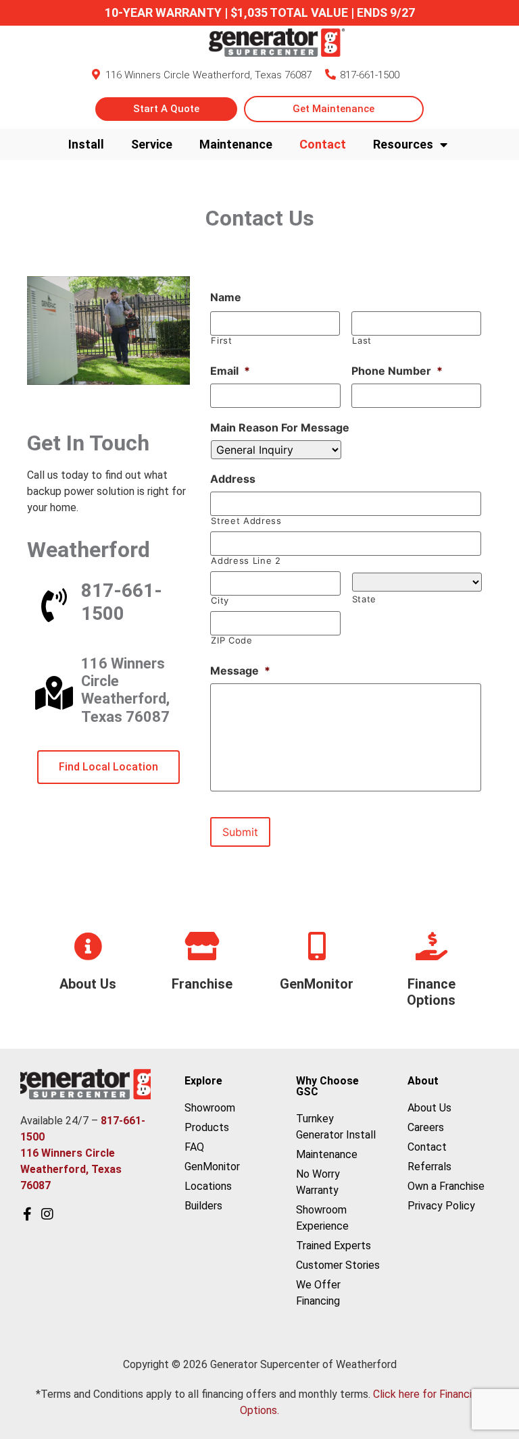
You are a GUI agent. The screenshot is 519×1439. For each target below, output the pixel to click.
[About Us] (88, 946)
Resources (403, 144)
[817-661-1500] (330, 74)
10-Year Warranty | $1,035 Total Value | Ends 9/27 (260, 12)
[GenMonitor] (317, 946)
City (220, 600)
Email (230, 370)
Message (240, 670)
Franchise (202, 984)
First (221, 340)
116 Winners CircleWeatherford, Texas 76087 (125, 690)
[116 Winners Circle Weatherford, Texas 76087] (96, 74)
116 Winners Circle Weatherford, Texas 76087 (208, 75)
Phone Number (397, 370)
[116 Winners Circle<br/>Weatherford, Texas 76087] (54, 693)
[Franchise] (202, 946)
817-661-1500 (369, 75)
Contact (322, 144)
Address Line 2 (245, 560)
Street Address (246, 521)
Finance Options (431, 992)
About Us (87, 984)
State (364, 599)
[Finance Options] (431, 946)
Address (232, 479)
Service (151, 144)
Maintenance (235, 144)
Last (362, 340)
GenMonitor (316, 984)
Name (225, 297)
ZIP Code (231, 640)
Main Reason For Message (279, 427)
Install (86, 144)
